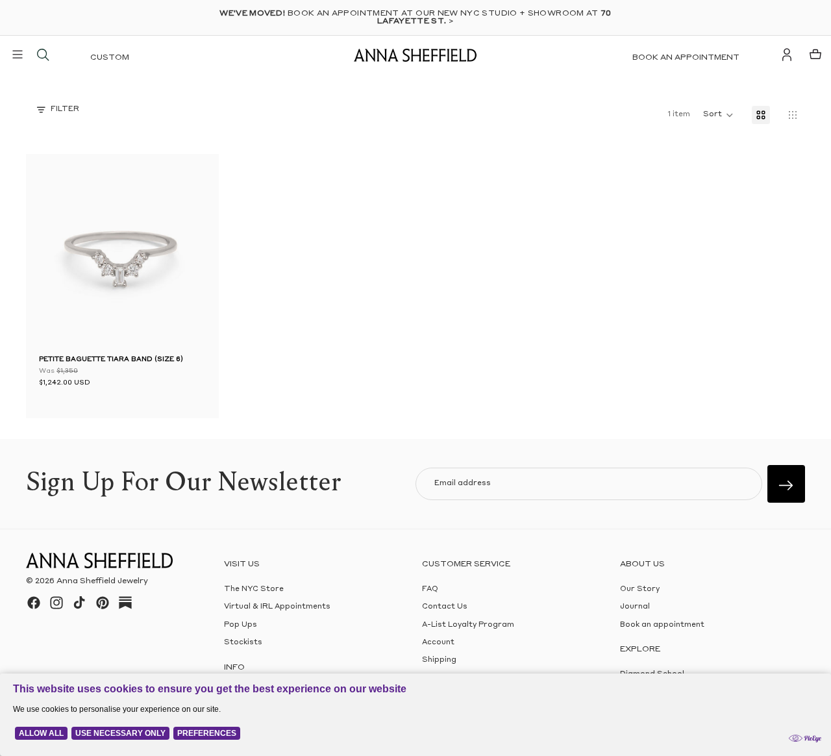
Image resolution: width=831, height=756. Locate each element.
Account (438, 642)
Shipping (439, 660)
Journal (635, 607)
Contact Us (444, 607)
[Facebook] (34, 603)
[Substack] (125, 603)
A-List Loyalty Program (468, 625)
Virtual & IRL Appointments (277, 607)
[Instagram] (56, 603)
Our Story (640, 589)
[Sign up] (786, 484)
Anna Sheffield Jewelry (102, 581)
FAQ (430, 589)
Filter (65, 109)
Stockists (243, 642)
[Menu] (17, 54)
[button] (58, 253)
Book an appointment (685, 58)
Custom (109, 58)
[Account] (787, 54)
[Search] (43, 54)
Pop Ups (240, 625)
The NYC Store (254, 589)
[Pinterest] (102, 603)
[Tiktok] (79, 603)
